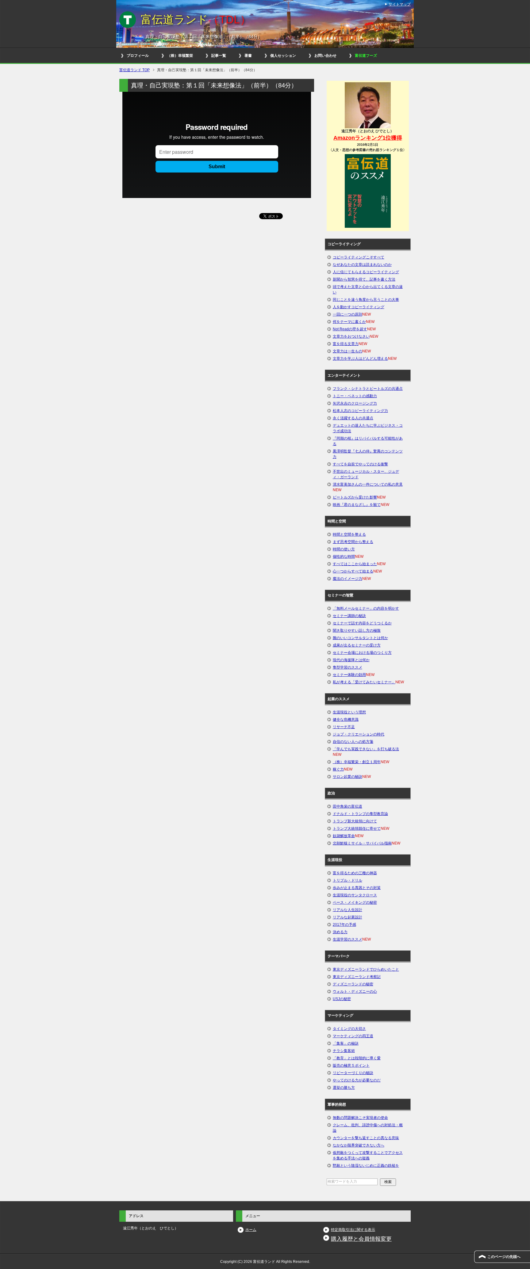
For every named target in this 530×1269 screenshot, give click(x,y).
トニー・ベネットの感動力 (355, 396)
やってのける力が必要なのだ (357, 1080)
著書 (248, 55)
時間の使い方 (344, 549)
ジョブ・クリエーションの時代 (358, 734)
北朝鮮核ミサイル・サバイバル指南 (362, 843)
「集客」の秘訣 (346, 1043)
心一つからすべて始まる (353, 571)
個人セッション (283, 55)
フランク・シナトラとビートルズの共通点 (368, 388)
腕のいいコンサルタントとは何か (360, 638)
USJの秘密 (342, 999)
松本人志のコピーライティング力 (360, 411)
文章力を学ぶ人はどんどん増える (360, 358)
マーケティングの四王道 (353, 1036)
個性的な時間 (344, 556)
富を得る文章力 (346, 344)
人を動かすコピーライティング (358, 307)
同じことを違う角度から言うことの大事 (366, 299)
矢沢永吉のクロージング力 (355, 403)
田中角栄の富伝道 (347, 806)
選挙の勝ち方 (344, 1087)
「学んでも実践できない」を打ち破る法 (366, 749)
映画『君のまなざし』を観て (357, 505)
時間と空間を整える (349, 534)
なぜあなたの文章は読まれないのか (362, 264)
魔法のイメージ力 (347, 578)
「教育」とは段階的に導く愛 (357, 1058)
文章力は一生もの (347, 351)
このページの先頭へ (503, 1257)
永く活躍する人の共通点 (353, 418)
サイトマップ (400, 4)
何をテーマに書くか (349, 322)
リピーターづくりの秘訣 (353, 1073)
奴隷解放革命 (344, 836)
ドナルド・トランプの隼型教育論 (360, 814)
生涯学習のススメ (347, 939)
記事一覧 (218, 55)
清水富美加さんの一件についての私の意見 (368, 484)
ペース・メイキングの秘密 (355, 902)
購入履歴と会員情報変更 (361, 1239)
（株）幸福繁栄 (180, 55)
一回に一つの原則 (347, 314)
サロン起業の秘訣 (347, 776)
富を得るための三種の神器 (355, 873)
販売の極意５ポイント (351, 1065)
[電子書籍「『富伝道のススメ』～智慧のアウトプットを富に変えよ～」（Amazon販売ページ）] (367, 190)
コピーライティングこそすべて (358, 257)
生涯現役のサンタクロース (355, 895)
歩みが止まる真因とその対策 (357, 888)
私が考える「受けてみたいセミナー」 (364, 682)
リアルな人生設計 (347, 910)
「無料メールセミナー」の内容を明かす (366, 608)
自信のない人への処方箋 (353, 741)
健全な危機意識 (346, 719)
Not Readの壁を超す (350, 329)
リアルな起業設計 (347, 917)
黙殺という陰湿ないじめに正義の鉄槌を (366, 1165)
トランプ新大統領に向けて (355, 821)
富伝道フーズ (366, 55)
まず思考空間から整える (353, 542)
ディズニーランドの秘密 (353, 984)
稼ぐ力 (338, 769)
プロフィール (138, 55)
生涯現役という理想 (349, 712)
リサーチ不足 (344, 727)
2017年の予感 (344, 924)
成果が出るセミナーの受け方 (357, 645)
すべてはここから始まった (355, 564)
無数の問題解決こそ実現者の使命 (360, 1118)
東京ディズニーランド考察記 (357, 977)
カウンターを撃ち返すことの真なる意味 (366, 1138)
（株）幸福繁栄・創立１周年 (357, 762)
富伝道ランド (196, 19)
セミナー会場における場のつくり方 (362, 652)
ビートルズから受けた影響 (355, 497)
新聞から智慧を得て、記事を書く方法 (364, 279)
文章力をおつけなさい (351, 336)
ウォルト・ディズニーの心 (355, 991)
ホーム (250, 1230)
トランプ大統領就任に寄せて (357, 828)
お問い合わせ (325, 55)
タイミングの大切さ (349, 1028)
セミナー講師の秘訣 (349, 616)
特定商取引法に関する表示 (353, 1230)
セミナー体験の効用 (349, 675)
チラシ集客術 (344, 1051)
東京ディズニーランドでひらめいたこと (366, 969)
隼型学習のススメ (347, 667)
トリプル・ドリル (347, 880)
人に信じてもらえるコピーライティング (366, 272)
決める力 (340, 932)
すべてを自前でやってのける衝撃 (360, 464)
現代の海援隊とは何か (351, 660)
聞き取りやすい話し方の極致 (357, 630)
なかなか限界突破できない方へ (358, 1145)
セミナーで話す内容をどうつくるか (362, 623)
